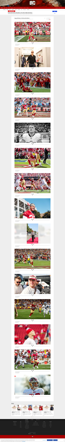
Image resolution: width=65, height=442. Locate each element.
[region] (32, 440)
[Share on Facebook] (44, 18)
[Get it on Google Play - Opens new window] (34, 434)
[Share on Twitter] (46, 18)
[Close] (54, 13)
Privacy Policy (23, 441)
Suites (35, 421)
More (54, 11)
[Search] (55, 7)
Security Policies (26, 428)
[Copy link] (49, 18)
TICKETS (44, 421)
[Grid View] (48, 19)
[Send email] (48, 18)
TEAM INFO (50, 421)
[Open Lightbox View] (32, 34)
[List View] (50, 19)
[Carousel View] (47, 19)
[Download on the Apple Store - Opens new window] (30, 433)
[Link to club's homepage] (2, 8)
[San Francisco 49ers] (32, 437)
